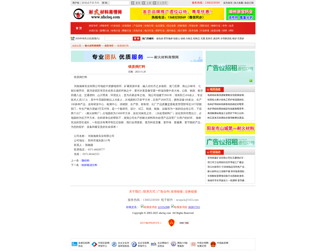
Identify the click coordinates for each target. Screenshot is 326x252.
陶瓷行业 (126, 30)
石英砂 (240, 38)
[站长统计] (184, 223)
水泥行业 (93, 30)
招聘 (224, 30)
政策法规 (215, 30)
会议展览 (160, 25)
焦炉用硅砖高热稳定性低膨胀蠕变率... (226, 108)
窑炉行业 (160, 30)
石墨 (203, 38)
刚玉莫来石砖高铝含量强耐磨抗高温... (226, 117)
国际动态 (204, 25)
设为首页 (227, 3)
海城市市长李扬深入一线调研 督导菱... (227, 180)
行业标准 (204, 30)
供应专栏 (93, 25)
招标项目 (182, 25)
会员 (231, 25)
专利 (224, 25)
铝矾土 (176, 38)
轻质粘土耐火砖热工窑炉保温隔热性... (226, 99)
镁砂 (234, 38)
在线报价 (126, 25)
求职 (231, 30)
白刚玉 (189, 38)
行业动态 (115, 25)
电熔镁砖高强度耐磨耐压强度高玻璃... (226, 95)
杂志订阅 (249, 3)
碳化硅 (159, 38)
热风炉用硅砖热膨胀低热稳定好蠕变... (226, 104)
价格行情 (149, 25)
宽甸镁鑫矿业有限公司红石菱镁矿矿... (226, 157)
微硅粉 (85, 160)
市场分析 (193, 25)
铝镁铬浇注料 (89, 165)
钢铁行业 (215, 25)
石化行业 (137, 30)
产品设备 (137, 25)
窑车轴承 (168, 38)
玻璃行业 (104, 30)
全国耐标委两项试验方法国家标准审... (226, 176)
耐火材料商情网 (93, 45)
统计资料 (182, 30)
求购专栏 (104, 25)
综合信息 (171, 25)
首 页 (79, 28)
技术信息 (193, 30)
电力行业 (149, 30)
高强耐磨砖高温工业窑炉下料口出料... (226, 113)
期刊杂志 (171, 30)
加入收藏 (238, 3)
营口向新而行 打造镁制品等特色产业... (227, 167)
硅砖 (183, 38)
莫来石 (209, 38)
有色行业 (115, 30)
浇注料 (216, 38)
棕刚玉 (196, 38)
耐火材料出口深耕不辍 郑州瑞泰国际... (227, 171)
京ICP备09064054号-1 (150, 223)
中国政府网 (222, 243)
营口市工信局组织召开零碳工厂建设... (226, 162)
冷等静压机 (226, 38)
